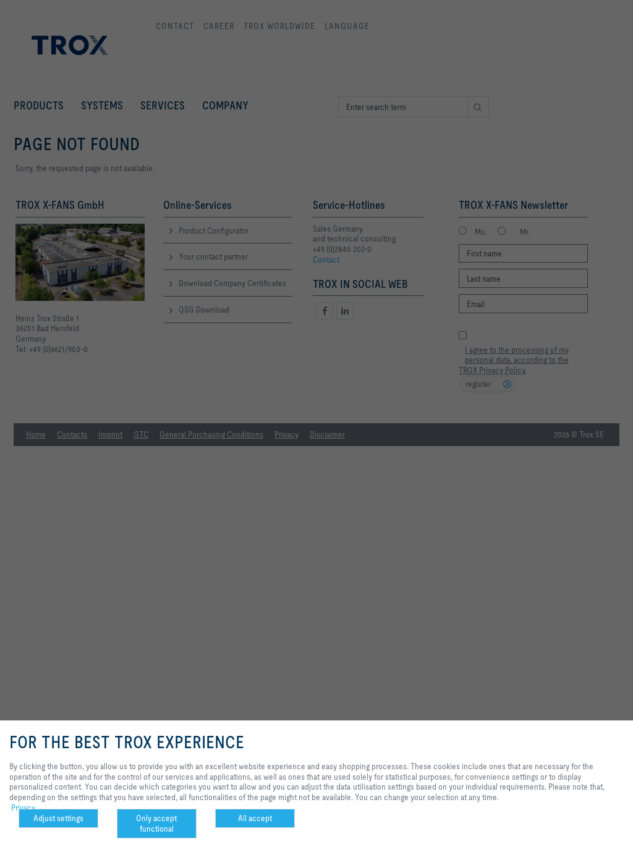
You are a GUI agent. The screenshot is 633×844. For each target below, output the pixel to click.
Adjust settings (58, 818)
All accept (255, 818)
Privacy (23, 807)
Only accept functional (156, 823)
